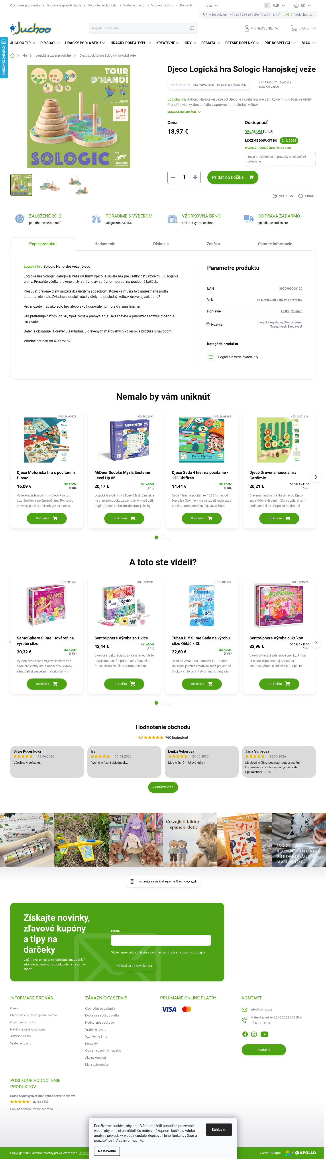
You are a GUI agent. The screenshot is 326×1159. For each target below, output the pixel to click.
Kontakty (186, 5)
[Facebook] (245, 1033)
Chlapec (296, 311)
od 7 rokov (279, 300)
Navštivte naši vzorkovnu (27, 1029)
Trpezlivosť (278, 326)
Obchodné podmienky (25, 5)
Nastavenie (107, 1151)
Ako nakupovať (95, 1057)
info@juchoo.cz (261, 1009)
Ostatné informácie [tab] (275, 243)
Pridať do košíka (228, 177)
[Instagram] (254, 1033)
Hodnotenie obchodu (102, 5)
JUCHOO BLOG (20, 1036)
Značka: (269, 86)
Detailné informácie (181, 111)
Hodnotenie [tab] (104, 243)
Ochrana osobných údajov (103, 1050)
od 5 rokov (264, 300)
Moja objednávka (97, 1064)
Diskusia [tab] (161, 243)
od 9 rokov (295, 300)
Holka (285, 311)
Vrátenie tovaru (134, 5)
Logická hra (176, 99)
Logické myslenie (270, 322)
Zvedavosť (295, 326)
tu (141, 1140)
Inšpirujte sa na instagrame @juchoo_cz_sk (167, 881)
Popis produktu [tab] (43, 243)
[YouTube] (264, 1033)
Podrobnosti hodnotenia (231, 84)
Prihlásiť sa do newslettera (134, 965)
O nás (14, 1008)
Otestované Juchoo (23, 1022)
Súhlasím (219, 1129)
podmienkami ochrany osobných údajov (177, 952)
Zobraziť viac (163, 787)
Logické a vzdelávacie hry (238, 357)
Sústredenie (293, 322)
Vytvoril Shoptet (271, 1153)
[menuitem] (23, 43)
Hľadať (192, 28)
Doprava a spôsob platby (64, 5)
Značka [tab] (213, 243)
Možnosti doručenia (268, 147)
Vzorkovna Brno (162, 5)
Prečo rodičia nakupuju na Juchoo (33, 1015)
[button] (156, 537)
